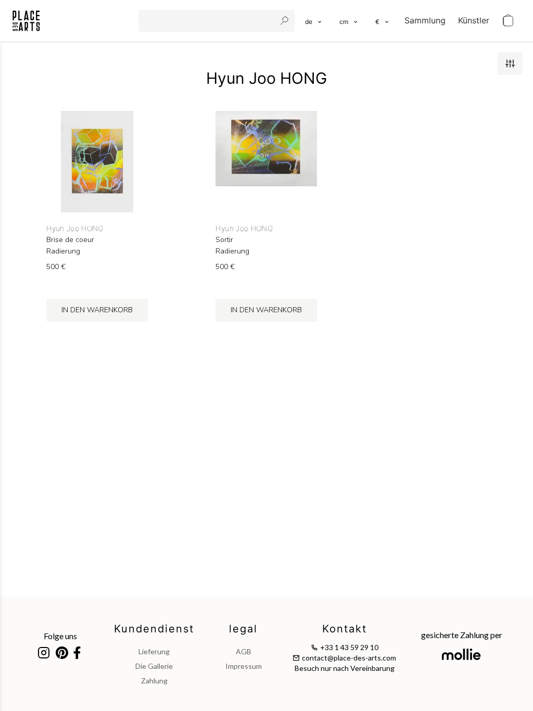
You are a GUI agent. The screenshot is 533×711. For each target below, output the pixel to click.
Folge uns (60, 636)
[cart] (508, 21)
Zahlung (154, 680)
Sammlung (425, 20)
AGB (243, 651)
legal (243, 629)
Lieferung (154, 651)
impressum (243, 666)
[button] (349, 20)
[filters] (510, 63)
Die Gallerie (154, 666)
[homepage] (26, 20)
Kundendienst (154, 629)
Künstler (473, 20)
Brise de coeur (70, 240)
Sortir (224, 240)
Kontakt (344, 629)
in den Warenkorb (97, 310)
